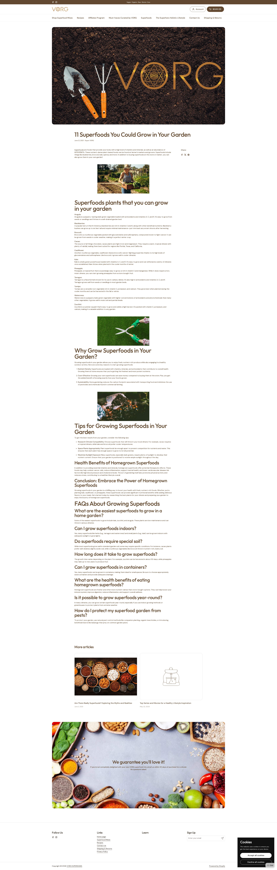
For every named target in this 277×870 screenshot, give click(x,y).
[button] (215, 9)
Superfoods (79, 150)
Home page (101, 837)
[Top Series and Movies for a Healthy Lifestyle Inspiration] (171, 676)
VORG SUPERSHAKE (74, 866)
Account (200, 9)
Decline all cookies (255, 862)
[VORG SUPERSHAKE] (60, 9)
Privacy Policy (102, 851)
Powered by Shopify (217, 866)
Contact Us (101, 845)
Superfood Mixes (103, 840)
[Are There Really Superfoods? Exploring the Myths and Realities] (105, 676)
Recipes (100, 843)
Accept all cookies (256, 855)
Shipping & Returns (104, 848)
